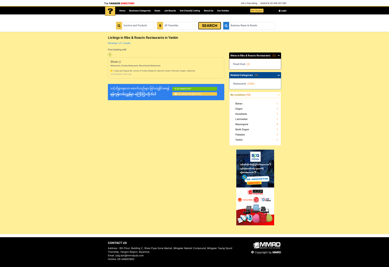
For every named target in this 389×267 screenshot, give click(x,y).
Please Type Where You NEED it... (172, 20)
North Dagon (242, 129)
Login (283, 10)
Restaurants (115, 66)
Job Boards (170, 10)
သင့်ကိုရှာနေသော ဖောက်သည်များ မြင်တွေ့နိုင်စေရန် (139, 91)
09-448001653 (183, 88)
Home (122, 10)
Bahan (238, 103)
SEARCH (209, 25)
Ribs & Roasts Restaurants (149, 66)
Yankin (239, 139)
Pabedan (240, 134)
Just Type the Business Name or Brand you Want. (246, 20)
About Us (208, 10)
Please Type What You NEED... (130, 20)
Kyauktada (241, 114)
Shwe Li (115, 62)
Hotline (273, 3)
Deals (157, 10)
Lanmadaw (241, 119)
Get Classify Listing (190, 10)
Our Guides (223, 10)
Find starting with (117, 49)
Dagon (239, 108)
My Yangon (257, 10)
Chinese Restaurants (129, 66)
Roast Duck (241, 64)
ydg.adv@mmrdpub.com (189, 94)
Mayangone (241, 124)
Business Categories (140, 10)
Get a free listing (249, 3)
